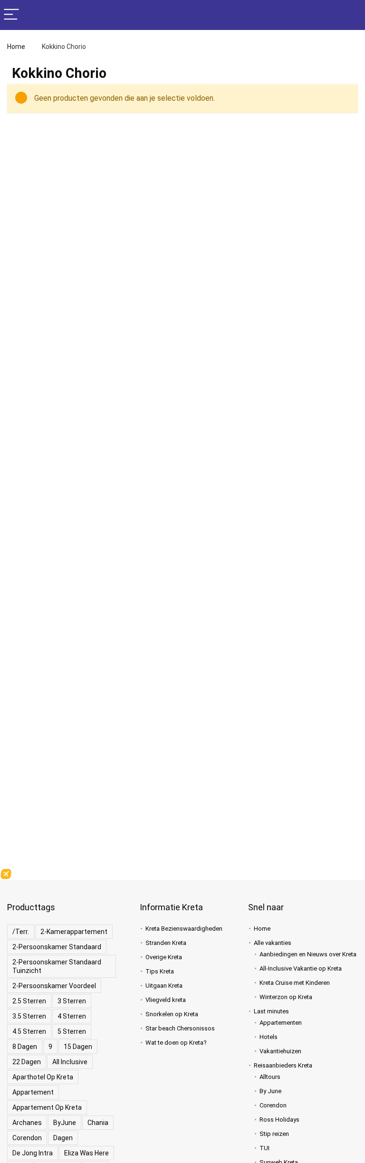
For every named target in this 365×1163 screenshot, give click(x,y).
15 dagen (78, 1046)
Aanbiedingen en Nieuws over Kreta (307, 954)
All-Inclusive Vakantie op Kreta (300, 968)
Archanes (27, 1122)
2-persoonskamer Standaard (56, 947)
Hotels (268, 1036)
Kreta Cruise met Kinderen (294, 982)
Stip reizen (274, 1133)
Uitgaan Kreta (163, 985)
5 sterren (72, 1031)
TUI (264, 1148)
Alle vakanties (272, 942)
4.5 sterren (29, 1031)
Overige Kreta (163, 957)
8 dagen (24, 1046)
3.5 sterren (29, 1016)
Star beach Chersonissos (180, 1028)
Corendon (27, 1138)
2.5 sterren (29, 1001)
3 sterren (72, 1001)
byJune (64, 1122)
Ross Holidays (279, 1119)
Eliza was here (86, 1153)
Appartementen (280, 1022)
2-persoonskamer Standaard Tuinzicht (56, 966)
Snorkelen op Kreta (171, 1014)
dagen (63, 1138)
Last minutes (271, 1011)
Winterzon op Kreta (285, 997)
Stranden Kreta (165, 942)
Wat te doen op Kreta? (176, 1042)
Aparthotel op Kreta (42, 1077)
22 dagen (26, 1062)
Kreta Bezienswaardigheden (183, 928)
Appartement (33, 1092)
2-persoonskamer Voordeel (54, 986)
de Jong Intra (32, 1153)
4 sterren (72, 1016)
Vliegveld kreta (165, 999)
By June (270, 1091)
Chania (97, 1122)
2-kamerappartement (73, 931)
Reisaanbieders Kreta (283, 1065)
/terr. (20, 931)
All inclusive (69, 1062)
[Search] (350, 15)
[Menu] (11, 15)
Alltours (269, 1076)
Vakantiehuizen (280, 1051)
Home (16, 46)
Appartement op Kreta (47, 1107)
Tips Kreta (159, 971)
